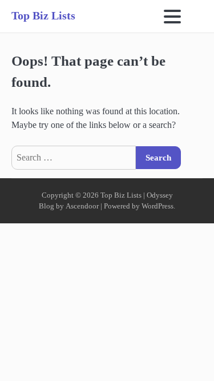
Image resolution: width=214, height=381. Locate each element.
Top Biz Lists (43, 15)
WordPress (157, 206)
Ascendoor (82, 206)
